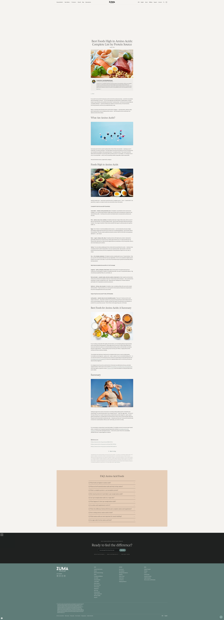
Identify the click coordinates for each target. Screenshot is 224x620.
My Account (121, 569)
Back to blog (113, 451)
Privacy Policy (146, 574)
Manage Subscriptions (123, 572)
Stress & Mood (97, 592)
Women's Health (97, 595)
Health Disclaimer (117, 462)
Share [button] (93, 93)
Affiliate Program (147, 569)
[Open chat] (221, 617)
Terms (145, 572)
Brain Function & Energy (98, 572)
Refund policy (67, 615)
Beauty (95, 570)
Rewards (120, 574)
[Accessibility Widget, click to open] (2, 618)
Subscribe (122, 550)
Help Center (121, 578)
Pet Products (96, 586)
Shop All (95, 597)
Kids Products (97, 583)
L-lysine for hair (110, 368)
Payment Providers (147, 576)
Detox (95, 574)
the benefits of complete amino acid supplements (121, 366)
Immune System (97, 579)
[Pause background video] (221, 561)
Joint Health (96, 581)
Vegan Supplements (98, 593)
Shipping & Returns (122, 581)
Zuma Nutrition (61, 615)
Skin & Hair (96, 590)
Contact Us (121, 579)
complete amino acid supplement (99, 359)
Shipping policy (83, 615)
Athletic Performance (98, 569)
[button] (164, 2)
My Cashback (121, 570)
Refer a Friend (121, 576)
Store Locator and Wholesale (149, 579)
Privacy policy (72, 615)
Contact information (90, 615)
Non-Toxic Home (97, 585)
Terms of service (77, 615)
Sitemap (145, 570)
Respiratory (96, 588)
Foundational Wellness (98, 576)
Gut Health (96, 578)
